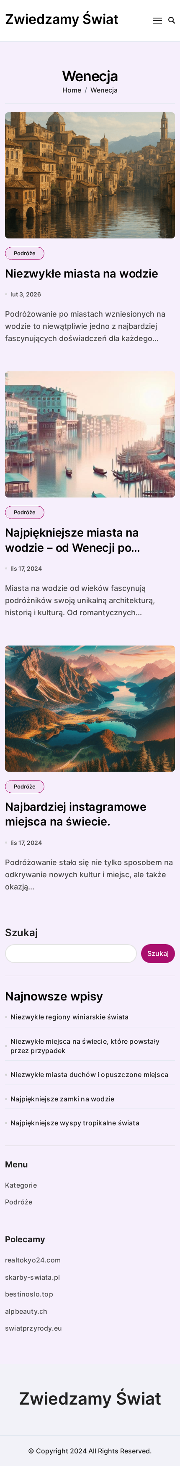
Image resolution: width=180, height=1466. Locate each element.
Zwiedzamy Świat (61, 19)
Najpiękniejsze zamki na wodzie (62, 1099)
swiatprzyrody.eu (33, 1328)
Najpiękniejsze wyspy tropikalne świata (74, 1123)
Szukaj (21, 932)
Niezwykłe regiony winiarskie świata (69, 1017)
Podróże (25, 253)
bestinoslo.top (29, 1294)
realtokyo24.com (33, 1260)
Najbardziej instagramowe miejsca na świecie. (76, 814)
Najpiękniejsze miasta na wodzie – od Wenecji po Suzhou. (72, 547)
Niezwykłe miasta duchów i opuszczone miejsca (89, 1074)
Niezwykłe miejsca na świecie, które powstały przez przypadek (84, 1046)
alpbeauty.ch (26, 1311)
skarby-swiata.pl (32, 1277)
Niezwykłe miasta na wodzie (81, 273)
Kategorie (21, 1185)
